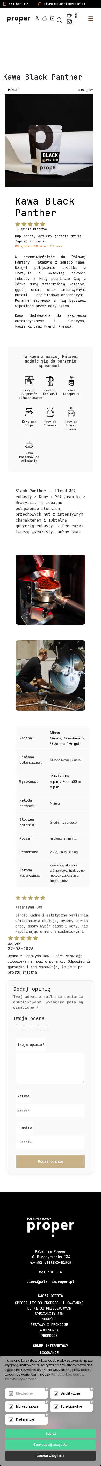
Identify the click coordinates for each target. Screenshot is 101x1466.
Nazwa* (23, 1096)
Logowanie (49, 1352)
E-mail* (24, 1128)
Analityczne (70, 1393)
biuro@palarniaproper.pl (64, 4)
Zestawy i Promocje (49, 1324)
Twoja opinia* (30, 1044)
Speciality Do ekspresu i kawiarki (49, 1302)
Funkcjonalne (71, 1406)
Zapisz (50, 1433)
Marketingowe (27, 1406)
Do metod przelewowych (49, 1308)
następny (85, 90)
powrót (13, 90)
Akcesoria (49, 1330)
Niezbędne (24, 1393)
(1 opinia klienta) (31, 229)
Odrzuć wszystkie (50, 1456)
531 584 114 (19, 4)
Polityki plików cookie (67, 1374)
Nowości (49, 1319)
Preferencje (25, 1419)
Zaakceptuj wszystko (51, 1444)
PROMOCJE (49, 1335)
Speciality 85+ (49, 1313)
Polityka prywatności (21, 1379)
